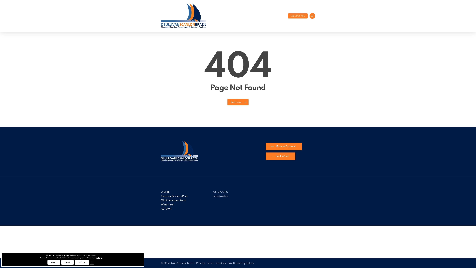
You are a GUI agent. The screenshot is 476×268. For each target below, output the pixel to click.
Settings (81, 262)
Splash (250, 263)
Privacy (200, 263)
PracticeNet (235, 263)
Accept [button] (54, 262)
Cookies (221, 263)
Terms (210, 263)
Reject (67, 262)
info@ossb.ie (221, 196)
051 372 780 (220, 192)
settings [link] (99, 258)
